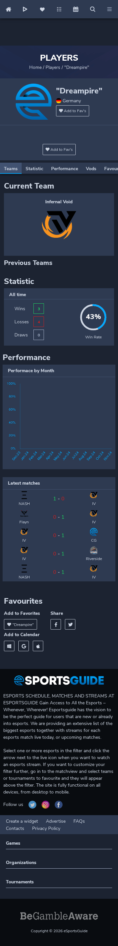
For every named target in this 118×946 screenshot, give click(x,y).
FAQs (79, 821)
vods (91, 169)
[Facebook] (55, 624)
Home (35, 67)
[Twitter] (70, 624)
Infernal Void (59, 202)
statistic (34, 169)
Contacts (15, 828)
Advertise (56, 821)
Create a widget (22, 821)
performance (64, 169)
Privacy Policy (46, 828)
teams (11, 169)
